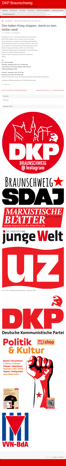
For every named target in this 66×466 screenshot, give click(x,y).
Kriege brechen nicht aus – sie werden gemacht (49, 90)
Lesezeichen (7, 84)
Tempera (55, 457)
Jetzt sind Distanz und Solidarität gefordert (15, 90)
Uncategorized (8, 21)
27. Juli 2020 (7, 32)
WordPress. (61, 457)
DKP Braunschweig (17, 3)
